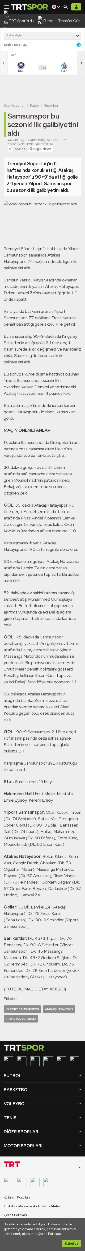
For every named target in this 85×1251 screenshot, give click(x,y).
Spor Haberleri (15, 105)
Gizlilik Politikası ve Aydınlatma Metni (32, 1206)
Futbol (34, 105)
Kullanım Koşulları (17, 1197)
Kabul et (71, 1243)
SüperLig (51, 105)
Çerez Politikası (50, 1234)
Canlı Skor (11, 45)
